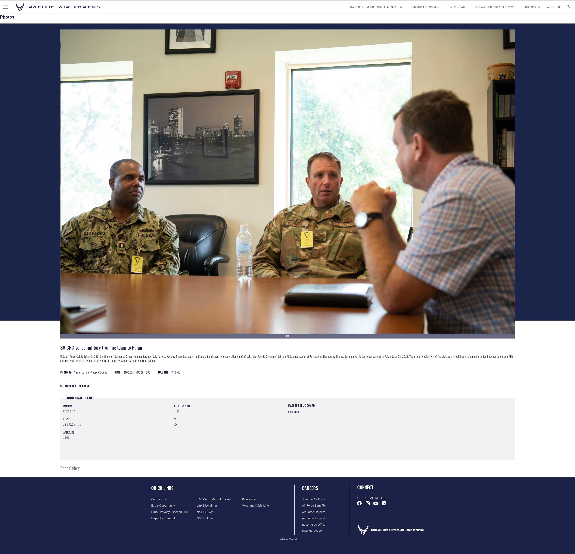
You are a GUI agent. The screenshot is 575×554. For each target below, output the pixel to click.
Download (69, 386)
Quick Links (162, 488)
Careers (310, 488)
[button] (5, 7)
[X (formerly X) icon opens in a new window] (384, 503)
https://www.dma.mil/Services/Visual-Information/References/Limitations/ (383, 423)
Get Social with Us (371, 498)
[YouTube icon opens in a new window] (376, 503)
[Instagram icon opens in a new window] (368, 503)
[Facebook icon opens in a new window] (359, 503)
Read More (294, 412)
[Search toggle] (568, 7)
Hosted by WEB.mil (288, 539)
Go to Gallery (70, 468)
